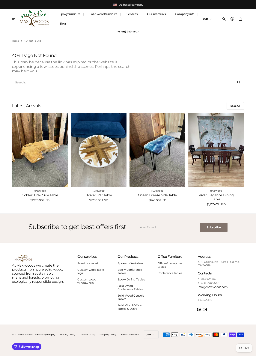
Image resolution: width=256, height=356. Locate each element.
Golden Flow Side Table (40, 195)
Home (15, 41)
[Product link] (40, 159)
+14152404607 (207, 278)
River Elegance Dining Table (216, 197)
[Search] (239, 82)
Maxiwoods (25, 265)
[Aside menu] (16, 19)
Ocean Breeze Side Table (157, 195)
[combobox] (123, 82)
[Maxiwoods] (34, 18)
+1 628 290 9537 (208, 283)
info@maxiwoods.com (213, 287)
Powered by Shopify (44, 334)
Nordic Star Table (98, 195)
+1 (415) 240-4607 (128, 31)
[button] (224, 19)
